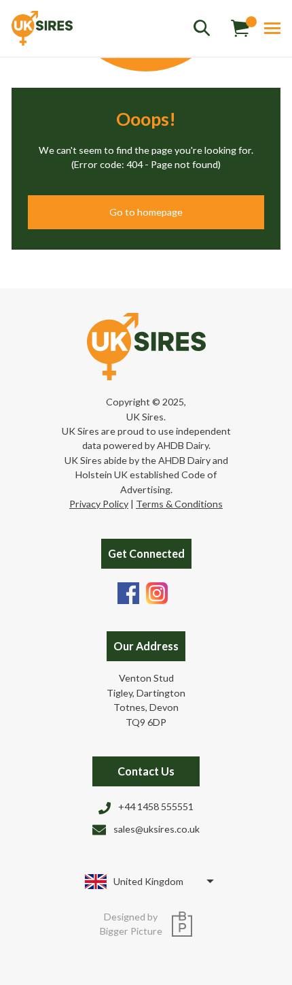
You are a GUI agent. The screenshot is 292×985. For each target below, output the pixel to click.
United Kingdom (148, 881)
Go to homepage (146, 212)
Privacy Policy (98, 504)
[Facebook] (128, 591)
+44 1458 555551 (156, 806)
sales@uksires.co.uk (156, 829)
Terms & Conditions (179, 504)
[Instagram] (157, 591)
